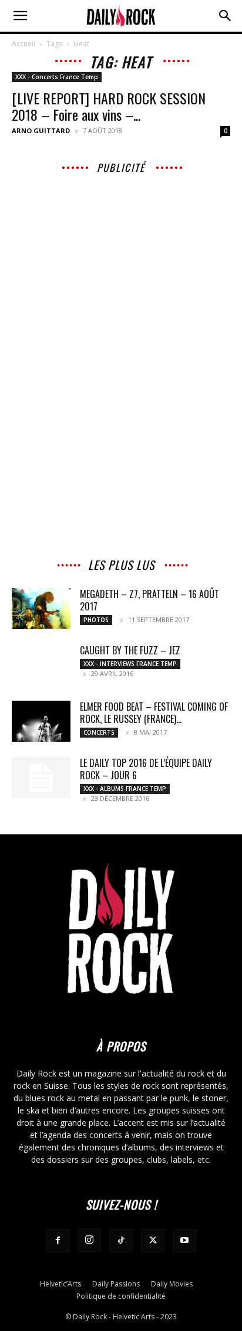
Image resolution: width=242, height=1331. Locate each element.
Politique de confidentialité (121, 1296)
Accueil (23, 44)
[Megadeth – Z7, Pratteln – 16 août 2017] (41, 608)
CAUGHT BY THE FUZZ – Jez (130, 650)
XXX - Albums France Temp (124, 789)
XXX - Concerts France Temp (56, 77)
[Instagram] (89, 1240)
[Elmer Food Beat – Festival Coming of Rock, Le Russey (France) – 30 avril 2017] (41, 721)
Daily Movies (172, 1284)
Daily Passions (116, 1284)
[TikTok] (121, 1240)
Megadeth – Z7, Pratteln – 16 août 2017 (149, 600)
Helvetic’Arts (60, 1284)
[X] (152, 1240)
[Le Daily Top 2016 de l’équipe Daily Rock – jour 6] (41, 777)
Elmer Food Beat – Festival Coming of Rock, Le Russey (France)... (154, 713)
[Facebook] (57, 1240)
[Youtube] (184, 1240)
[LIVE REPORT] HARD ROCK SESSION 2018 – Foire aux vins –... (109, 106)
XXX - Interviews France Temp (130, 664)
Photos (96, 620)
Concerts (99, 732)
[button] (20, 16)
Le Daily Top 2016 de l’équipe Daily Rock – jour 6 (146, 769)
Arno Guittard (41, 130)
